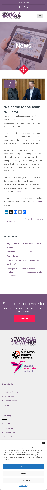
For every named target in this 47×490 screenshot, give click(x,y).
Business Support (11, 392)
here (19, 191)
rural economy (38, 219)
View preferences (23, 480)
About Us (7, 424)
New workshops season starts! (19, 252)
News (6, 405)
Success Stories (10, 401)
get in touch (37, 201)
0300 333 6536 (24, 2)
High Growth (9, 396)
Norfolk (29, 219)
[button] (43, 443)
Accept (23, 466)
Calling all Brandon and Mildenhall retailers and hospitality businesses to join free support (24, 272)
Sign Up (24, 318)
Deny (23, 473)
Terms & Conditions (11, 437)
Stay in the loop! (13, 256)
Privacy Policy (23, 486)
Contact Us (8, 428)
